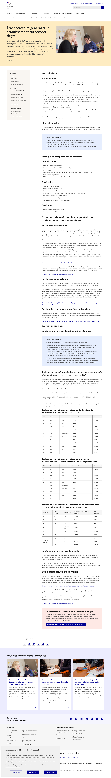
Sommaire (13, 73)
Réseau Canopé (10, 740)
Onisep (8, 735)
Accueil (8, 17)
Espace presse (74, 3)
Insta (71, 719)
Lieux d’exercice (15, 81)
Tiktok (81, 719)
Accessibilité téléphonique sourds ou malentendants (89, 770)
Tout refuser (33, 772)
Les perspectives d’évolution (16, 116)
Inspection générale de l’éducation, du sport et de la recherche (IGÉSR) (78, 737)
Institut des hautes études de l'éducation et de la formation (29, 735)
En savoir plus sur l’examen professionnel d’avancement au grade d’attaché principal (68, 586)
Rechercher (102, 7)
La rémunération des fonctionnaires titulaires (16, 107)
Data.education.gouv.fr (61, 730)
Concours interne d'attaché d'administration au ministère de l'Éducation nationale (21, 682)
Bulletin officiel (80, 13)
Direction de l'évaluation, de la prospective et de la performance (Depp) (79, 731)
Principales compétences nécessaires (17, 85)
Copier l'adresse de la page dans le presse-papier (47, 644)
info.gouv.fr (89, 763)
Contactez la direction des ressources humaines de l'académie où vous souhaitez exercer (69, 321)
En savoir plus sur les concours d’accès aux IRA (56, 263)
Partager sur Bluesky (33, 644)
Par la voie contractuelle (17, 97)
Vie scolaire (46, 13)
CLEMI (8, 743)
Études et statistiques (86, 3)
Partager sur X (29, 644)
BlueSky (102, 719)
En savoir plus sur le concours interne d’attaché (56, 275)
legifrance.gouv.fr (62, 763)
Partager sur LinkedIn (38, 644)
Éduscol (8, 733)
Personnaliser (16, 772)
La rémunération (14, 104)
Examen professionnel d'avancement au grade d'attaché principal (55, 682)
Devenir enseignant (11, 730)
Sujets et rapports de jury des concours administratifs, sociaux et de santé (87, 682)
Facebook (76, 719)
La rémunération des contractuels (16, 112)
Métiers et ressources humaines (63, 13)
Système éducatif (21, 13)
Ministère (9, 13)
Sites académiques (26, 744)
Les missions (13, 76)
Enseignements (34, 13)
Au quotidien (14, 78)
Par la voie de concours (16, 94)
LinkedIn (87, 719)
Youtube (97, 719)
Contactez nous (73, 757)
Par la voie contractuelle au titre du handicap (18, 101)
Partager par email (42, 644)
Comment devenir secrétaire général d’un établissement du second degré (17, 90)
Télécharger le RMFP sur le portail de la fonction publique (64, 624)
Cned (8, 738)
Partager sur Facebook (24, 644)
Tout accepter (50, 772)
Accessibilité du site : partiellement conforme (64, 770)
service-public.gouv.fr (76, 763)
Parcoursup (98, 3)
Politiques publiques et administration (39, 17)
